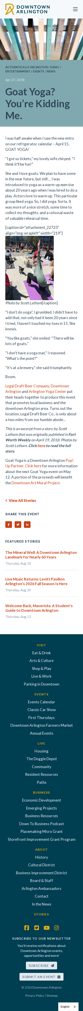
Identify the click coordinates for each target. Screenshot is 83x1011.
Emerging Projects (41, 808)
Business (41, 792)
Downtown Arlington (47, 987)
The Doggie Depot (41, 758)
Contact (41, 896)
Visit (41, 645)
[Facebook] (26, 927)
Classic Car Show (41, 709)
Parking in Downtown (41, 684)
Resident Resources (41, 774)
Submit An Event (40, 977)
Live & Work (41, 676)
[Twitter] (36, 927)
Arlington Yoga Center (47, 391)
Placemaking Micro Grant (41, 831)
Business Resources (41, 815)
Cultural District (41, 865)
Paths (41, 782)
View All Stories (22, 500)
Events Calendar (41, 702)
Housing (41, 751)
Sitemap (52, 995)
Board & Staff (41, 880)
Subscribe (40, 965)
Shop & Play (41, 668)
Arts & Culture (41, 660)
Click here (33, 466)
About (41, 849)
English (65, 1006)
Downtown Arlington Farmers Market (41, 725)
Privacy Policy (34, 995)
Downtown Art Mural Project (36, 483)
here (41, 445)
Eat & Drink (41, 653)
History (41, 857)
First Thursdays (41, 717)
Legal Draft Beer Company (27, 386)
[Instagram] (56, 927)
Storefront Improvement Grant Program (41, 839)
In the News (41, 904)
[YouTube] (46, 927)
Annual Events (41, 733)
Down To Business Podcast (41, 823)
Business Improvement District (41, 873)
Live (41, 743)
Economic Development (41, 800)
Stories (41, 914)
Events (41, 694)
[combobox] (68, 1006)
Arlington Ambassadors (41, 888)
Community (41, 766)
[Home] (27, 9)
